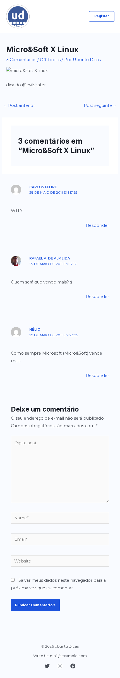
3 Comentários (21, 59)
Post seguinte (100, 105)
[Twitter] (47, 666)
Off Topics (50, 59)
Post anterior (19, 105)
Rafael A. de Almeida (49, 258)
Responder (97, 225)
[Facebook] (72, 666)
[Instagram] (60, 666)
